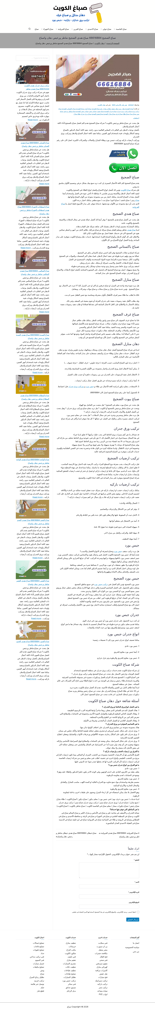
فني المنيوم (39, 960)
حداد (42, 953)
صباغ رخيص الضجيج (82, 111)
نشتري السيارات (69, 963)
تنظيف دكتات (70, 967)
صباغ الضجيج (80, 109)
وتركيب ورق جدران (76, 386)
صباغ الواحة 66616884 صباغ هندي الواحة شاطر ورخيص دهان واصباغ (32, 461)
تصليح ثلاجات (39, 946)
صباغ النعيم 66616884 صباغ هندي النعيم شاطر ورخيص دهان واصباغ (33, 522)
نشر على (119, 105)
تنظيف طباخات (70, 970)
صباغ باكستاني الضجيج (69, 109)
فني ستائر (72, 984)
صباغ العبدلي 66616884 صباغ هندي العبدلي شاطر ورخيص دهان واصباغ (35, 144)
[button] (115, 29)
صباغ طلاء (126, 114)
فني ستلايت (102, 943)
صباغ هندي (131, 230)
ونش (42, 970)
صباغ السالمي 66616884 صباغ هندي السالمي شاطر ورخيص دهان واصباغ (34, 272)
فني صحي (103, 960)
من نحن (136, 951)
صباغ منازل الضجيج (109, 114)
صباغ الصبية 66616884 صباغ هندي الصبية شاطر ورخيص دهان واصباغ (32, 336)
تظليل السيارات (69, 977)
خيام (42, 987)
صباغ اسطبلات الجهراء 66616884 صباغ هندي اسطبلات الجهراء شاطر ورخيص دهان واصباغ (33, 210)
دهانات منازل (107, 109)
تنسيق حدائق (71, 987)
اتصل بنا (136, 943)
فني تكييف (72, 957)
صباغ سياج (132, 114)
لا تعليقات (136, 118)
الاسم (137, 882)
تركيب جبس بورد (101, 584)
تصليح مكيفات (38, 967)
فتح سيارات (102, 977)
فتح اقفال (103, 957)
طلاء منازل (76, 114)
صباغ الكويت (126, 190)
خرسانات (72, 946)
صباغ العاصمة (121, 29)
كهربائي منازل (101, 967)
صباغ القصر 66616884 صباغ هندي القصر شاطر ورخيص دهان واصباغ (32, 582)
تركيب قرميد (39, 981)
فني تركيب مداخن (37, 957)
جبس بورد (90, 386)
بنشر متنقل (103, 950)
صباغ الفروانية (63, 29)
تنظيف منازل (71, 943)
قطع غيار (40, 991)
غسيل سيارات (38, 963)
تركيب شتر (103, 987)
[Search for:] (32, 58)
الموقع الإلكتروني (134, 902)
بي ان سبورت (102, 946)
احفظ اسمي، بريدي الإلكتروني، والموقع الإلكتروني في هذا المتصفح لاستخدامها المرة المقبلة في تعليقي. (104, 912)
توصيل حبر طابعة (37, 984)
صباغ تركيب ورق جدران (124, 111)
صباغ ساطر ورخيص (69, 111)
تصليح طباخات (70, 974)
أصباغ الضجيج (129, 109)
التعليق (136, 860)
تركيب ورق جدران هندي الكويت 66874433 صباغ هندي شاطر (36, 87)
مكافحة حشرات (101, 953)
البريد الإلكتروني (133, 892)
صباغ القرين (78, 29)
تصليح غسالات (38, 943)
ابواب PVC (103, 994)
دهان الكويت (101, 105)
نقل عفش (103, 974)
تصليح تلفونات (38, 950)
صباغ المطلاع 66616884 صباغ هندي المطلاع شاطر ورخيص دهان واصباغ (34, 397)
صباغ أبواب (87, 109)
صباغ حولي (107, 29)
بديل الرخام (71, 991)
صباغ (37, 29)
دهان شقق (114, 109)
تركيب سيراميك (101, 981)
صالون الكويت (70, 953)
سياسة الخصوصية (132, 947)
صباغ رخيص (92, 111)
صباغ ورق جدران (86, 114)
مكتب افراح (71, 950)
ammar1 (131, 105)
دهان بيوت (122, 109)
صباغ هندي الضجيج (97, 114)
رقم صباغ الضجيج (97, 109)
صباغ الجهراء (48, 29)
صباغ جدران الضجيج (110, 111)
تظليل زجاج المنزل (36, 977)
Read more (33, 119)
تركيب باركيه (102, 984)
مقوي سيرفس (101, 963)
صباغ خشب (100, 111)
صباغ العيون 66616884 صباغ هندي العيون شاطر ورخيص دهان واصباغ (32, 643)
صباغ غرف (119, 114)
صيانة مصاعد (102, 991)
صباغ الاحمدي (93, 29)
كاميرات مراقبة (101, 970)
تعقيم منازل (71, 960)
